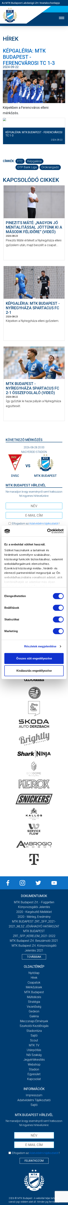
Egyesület (34, 1074)
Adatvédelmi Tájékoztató (34, 1100)
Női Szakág (34, 1055)
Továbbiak (34, 956)
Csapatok (34, 982)
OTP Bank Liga (27, 167)
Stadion (34, 1069)
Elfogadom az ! (36, 523)
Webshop (34, 1064)
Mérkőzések (34, 987)
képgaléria (34, 161)
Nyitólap (34, 973)
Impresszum (34, 1095)
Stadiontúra (34, 1031)
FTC (20, 161)
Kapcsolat (34, 1079)
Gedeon (34, 1011)
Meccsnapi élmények (34, 1021)
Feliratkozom (34, 1160)
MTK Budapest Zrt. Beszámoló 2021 (34, 940)
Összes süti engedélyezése (34, 658)
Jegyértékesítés (34, 1059)
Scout (34, 1040)
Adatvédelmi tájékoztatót (43, 523)
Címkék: (9, 161)
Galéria (34, 1016)
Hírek (34, 977)
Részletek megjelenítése (40, 646)
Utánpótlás (34, 1050)
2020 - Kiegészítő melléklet (34, 912)
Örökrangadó (50, 167)
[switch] (58, 608)
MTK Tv (34, 1045)
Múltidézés (34, 997)
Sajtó (34, 1035)
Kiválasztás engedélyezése (34, 670)
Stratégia (34, 1002)
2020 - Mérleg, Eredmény (34, 917)
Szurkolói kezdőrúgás (34, 1026)
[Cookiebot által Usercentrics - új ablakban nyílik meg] (48, 531)
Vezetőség (34, 1006)
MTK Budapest (34, 992)
